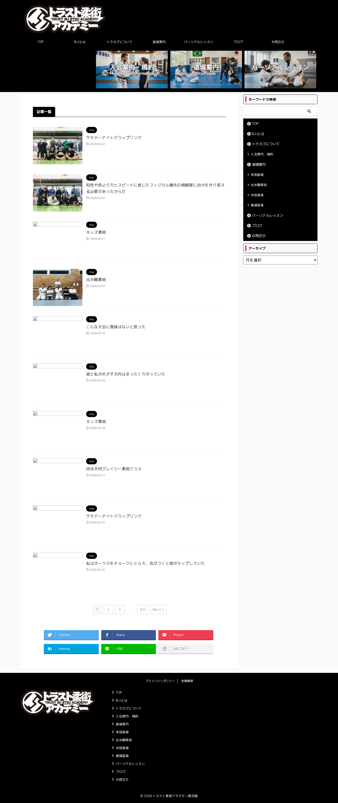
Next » (159, 609)
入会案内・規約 (262, 154)
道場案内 (159, 42)
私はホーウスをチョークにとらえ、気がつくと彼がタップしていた (145, 563)
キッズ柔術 (96, 232)
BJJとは (80, 42)
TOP (40, 42)
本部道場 (257, 174)
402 (143, 609)
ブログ (238, 42)
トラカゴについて (119, 42)
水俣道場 (257, 195)
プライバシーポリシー (160, 681)
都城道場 (257, 205)
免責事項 (187, 681)
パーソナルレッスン (198, 42)
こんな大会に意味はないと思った (115, 327)
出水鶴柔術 (96, 279)
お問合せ (277, 42)
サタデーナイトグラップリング (114, 137)
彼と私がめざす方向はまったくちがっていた (125, 374)
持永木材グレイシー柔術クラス (114, 469)
